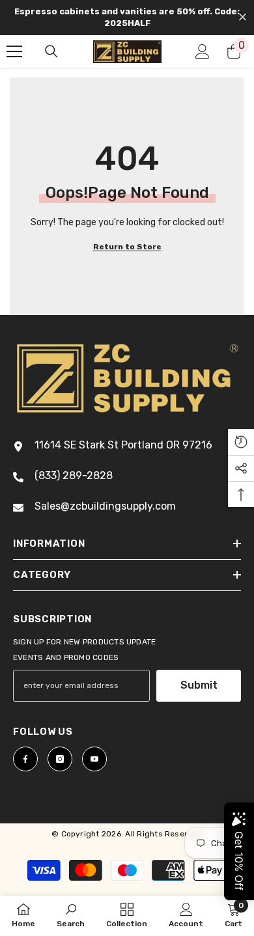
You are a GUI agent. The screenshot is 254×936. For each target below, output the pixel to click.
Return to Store (127, 246)
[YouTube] (94, 759)
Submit (199, 685)
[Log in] (202, 51)
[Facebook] (25, 759)
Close (242, 17)
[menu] (14, 51)
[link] (70, 915)
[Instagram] (60, 759)
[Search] (51, 51)
